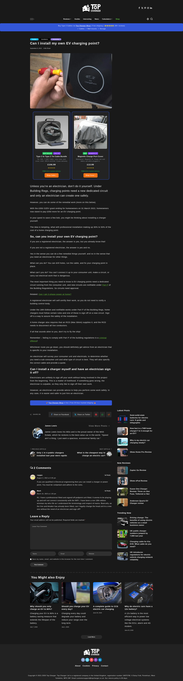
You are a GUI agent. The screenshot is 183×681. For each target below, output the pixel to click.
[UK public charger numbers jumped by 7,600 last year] (122, 534)
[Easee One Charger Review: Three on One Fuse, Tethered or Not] (122, 492)
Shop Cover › (90, 175)
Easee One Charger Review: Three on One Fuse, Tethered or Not (140, 491)
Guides (34, 39)
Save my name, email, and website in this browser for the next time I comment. (62, 559)
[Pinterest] (145, 8)
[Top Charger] (91, 8)
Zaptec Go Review (138, 470)
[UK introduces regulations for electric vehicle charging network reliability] (122, 556)
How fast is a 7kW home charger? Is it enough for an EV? (141, 430)
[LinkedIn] (151, 8)
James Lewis (51, 426)
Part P (105, 285)
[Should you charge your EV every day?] (76, 592)
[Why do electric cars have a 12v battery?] (139, 592)
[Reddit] (108, 414)
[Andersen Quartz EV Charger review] (122, 502)
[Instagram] (148, 8)
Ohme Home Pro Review (141, 452)
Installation (44, 39)
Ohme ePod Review (138, 481)
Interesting (56, 39)
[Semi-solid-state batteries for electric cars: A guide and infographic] (122, 419)
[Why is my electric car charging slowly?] (122, 442)
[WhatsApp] (102, 414)
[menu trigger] (33, 19)
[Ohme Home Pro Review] (122, 452)
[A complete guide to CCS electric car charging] (107, 592)
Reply (109, 475)
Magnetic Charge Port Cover (90, 156)
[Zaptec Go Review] (122, 470)
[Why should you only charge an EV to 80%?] (44, 592)
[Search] (151, 19)
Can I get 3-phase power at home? (55, 294)
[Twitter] (142, 8)
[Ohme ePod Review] (122, 481)
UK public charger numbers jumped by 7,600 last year (139, 533)
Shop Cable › (51, 175)
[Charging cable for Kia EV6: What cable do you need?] (122, 544)
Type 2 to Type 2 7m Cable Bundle (51, 156)
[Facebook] (139, 8)
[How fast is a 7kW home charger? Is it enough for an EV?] (122, 431)
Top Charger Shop (83, 26)
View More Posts (98, 426)
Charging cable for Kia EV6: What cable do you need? (140, 544)
